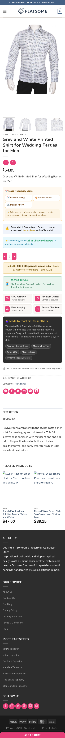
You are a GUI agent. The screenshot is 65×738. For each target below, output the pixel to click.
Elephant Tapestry (12, 661)
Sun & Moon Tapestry (14, 673)
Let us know (29, 230)
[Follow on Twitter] (18, 706)
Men (14, 134)
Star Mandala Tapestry (15, 685)
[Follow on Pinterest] (24, 706)
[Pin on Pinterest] (30, 391)
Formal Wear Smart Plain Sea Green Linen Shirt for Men (47, 514)
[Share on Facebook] (12, 391)
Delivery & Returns (13, 616)
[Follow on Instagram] (12, 706)
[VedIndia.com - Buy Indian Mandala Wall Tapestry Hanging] (32, 11)
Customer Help (34, 727)
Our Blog (7, 604)
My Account (14, 727)
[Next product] (6, 163)
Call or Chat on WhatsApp (40, 240)
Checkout (52, 727)
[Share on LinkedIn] (37, 391)
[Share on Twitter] (18, 391)
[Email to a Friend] (24, 391)
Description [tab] (10, 412)
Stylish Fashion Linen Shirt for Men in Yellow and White (15, 514)
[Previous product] (13, 163)
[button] (5, 11)
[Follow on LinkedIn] (30, 706)
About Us (7, 591)
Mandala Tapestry (12, 667)
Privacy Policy (10, 610)
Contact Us (9, 598)
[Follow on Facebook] (6, 706)
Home (5, 134)
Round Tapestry (11, 648)
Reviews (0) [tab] (9, 419)
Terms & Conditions (13, 622)
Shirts (22, 134)
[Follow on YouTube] (37, 706)
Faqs (5, 628)
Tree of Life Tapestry (13, 679)
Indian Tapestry (11, 655)
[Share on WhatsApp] (6, 391)
